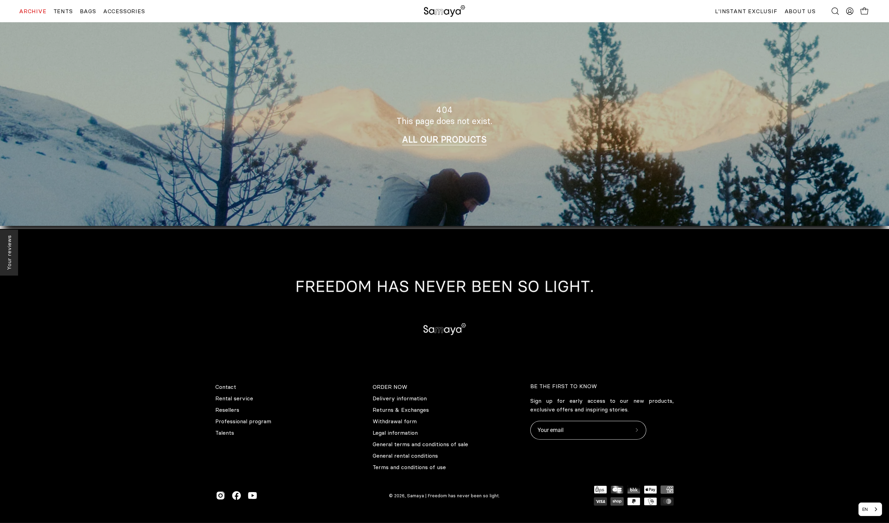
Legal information (395, 432)
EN (865, 509)
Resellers (227, 409)
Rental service (234, 398)
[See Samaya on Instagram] (220, 495)
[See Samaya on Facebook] (236, 495)
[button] (835, 11)
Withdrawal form (395, 421)
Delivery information (400, 398)
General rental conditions (405, 455)
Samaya (415, 495)
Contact (225, 386)
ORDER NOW (390, 386)
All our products (444, 139)
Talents (224, 432)
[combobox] (870, 509)
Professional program (243, 421)
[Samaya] (444, 11)
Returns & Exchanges (401, 409)
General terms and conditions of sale (420, 444)
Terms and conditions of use (409, 467)
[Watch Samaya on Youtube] (252, 495)
